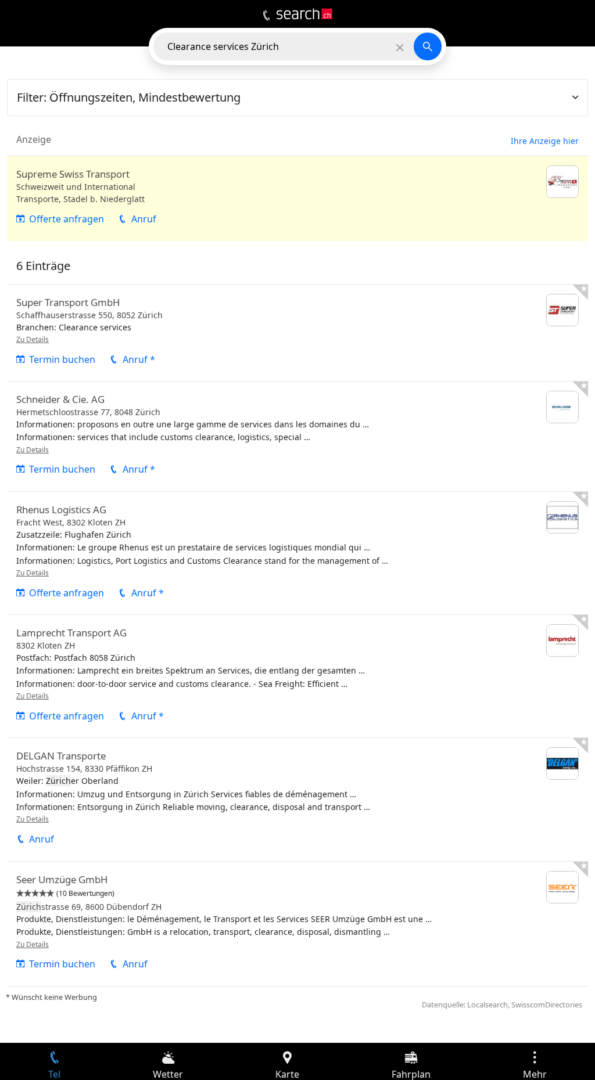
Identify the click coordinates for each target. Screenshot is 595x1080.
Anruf (143, 219)
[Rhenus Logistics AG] (297, 553)
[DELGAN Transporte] (297, 799)
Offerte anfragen (66, 219)
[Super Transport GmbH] (297, 333)
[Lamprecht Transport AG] (297, 676)
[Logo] (304, 14)
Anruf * (139, 359)
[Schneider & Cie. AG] (297, 436)
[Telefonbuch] (266, 15)
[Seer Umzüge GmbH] (297, 924)
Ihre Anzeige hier (545, 140)
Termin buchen (62, 359)
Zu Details (32, 339)
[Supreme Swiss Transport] (297, 198)
